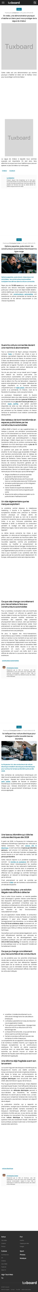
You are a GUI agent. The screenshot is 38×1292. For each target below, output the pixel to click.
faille (11, 882)
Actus (19, 9)
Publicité (3, 1267)
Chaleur (4, 171)
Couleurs (12, 171)
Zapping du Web (24, 1243)
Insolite (22, 1240)
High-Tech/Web (7, 1274)
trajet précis (20, 388)
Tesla (10, 354)
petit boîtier (5, 781)
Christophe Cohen (15, 243)
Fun (21, 1237)
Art (2, 1258)
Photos (3, 1246)
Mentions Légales (5, 1289)
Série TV (3, 1270)
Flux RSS (18, 1289)
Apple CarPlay (13, 404)
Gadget (22, 1246)
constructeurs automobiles (23, 294)
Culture (4, 1251)
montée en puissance (18, 862)
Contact (13, 1289)
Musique (23, 1258)
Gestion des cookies (26, 1289)
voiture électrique (7, 1168)
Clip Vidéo (4, 1240)
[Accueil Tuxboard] (11, 2)
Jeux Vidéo (4, 1264)
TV (2, 1278)
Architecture (5, 1254)
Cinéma (3, 1243)
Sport (22, 1251)
